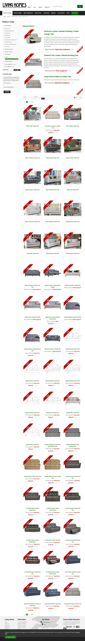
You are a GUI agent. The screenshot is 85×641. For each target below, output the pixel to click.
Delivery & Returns (22, 624)
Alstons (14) (7, 28)
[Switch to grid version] (74, 97)
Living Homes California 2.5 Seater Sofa (73, 573)
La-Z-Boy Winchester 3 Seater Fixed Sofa (32, 573)
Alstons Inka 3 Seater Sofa (73, 190)
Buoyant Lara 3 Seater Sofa (52, 413)
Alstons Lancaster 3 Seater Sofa (32, 222)
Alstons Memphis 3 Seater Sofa (52, 222)
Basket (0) (47, 7)
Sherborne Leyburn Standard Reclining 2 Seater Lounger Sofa (61, 33)
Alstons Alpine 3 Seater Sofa (72, 126)
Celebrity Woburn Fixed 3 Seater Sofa (32, 476)
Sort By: (24, 97)
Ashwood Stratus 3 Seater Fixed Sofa (72, 317)
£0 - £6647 (6, 57)
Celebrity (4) (7, 35)
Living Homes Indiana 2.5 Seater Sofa (57, 76)
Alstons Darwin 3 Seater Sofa (52, 158)
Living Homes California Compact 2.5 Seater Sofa (32, 605)
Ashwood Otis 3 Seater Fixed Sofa (32, 317)
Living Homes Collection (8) (11, 40)
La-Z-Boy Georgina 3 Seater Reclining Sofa (32, 541)
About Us (7, 624)
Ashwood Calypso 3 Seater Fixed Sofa (32, 286)
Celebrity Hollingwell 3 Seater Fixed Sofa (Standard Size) (52, 445)
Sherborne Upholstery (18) (10, 44)
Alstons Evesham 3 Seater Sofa (32, 190)
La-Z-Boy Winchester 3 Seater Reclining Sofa (52, 573)
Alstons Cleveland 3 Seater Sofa (32, 158)
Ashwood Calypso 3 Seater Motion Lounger (52, 286)
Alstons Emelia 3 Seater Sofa (72, 158)
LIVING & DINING (18, 13)
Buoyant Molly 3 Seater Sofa (32, 445)
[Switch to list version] (78, 97)
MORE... (68, 13)
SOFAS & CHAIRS (7, 13)
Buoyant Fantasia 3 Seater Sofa (32, 413)
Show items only (10, 64)
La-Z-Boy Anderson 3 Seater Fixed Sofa (72, 477)
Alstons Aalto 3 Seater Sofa (32, 126)
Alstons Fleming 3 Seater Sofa (52, 190)
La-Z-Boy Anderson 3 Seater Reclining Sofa (32, 509)
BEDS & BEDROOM (28, 13)
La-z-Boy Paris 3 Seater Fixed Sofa (52, 540)
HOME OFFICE (38, 13)
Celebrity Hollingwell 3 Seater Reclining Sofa (72, 445)
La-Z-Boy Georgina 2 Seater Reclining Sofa (52, 509)
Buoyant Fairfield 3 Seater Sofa (73, 381)
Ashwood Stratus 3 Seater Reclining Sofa (32, 350)
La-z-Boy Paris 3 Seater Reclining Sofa (72, 541)
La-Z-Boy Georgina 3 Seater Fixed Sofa (72, 509)
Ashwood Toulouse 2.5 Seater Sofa (53, 349)
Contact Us (7, 625)
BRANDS (53, 13)
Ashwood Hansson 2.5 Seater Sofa (73, 285)
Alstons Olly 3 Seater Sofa (32, 253)
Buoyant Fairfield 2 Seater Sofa (52, 381)
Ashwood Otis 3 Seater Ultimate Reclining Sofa (61, 55)
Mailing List (7, 627)
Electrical (7, 629)
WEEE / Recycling (22, 627)
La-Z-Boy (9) (7, 37)
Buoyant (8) (7, 33)
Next (32, 102)
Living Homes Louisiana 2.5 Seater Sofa (52, 127)
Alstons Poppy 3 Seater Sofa (52, 253)
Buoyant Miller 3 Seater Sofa (72, 413)
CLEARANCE (46, 13)
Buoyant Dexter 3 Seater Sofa (32, 381)
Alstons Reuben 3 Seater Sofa (72, 253)
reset (15, 70)
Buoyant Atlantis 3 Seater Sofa (73, 349)
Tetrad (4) (7, 46)
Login (34, 7)
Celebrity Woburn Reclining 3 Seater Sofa (52, 477)
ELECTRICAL (75, 13)
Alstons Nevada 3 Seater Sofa (73, 222)
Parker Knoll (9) (8, 42)
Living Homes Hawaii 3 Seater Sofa (53, 604)
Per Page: (36, 97)
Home (29, 7)
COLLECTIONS (60, 13)
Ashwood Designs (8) (9, 31)
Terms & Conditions (22, 622)
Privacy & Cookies (22, 625)
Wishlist (40, 7)
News (6, 622)
